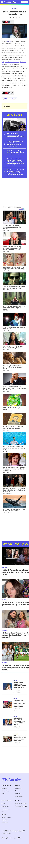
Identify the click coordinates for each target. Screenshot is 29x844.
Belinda (5, 99)
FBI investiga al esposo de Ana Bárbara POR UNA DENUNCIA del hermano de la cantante (19, 738)
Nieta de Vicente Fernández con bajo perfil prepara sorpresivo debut (15, 135)
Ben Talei (12, 99)
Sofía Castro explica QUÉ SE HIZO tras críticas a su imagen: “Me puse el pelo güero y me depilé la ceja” (15, 172)
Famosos (4, 567)
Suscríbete (24, 2)
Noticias (14, 9)
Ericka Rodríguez (16, 692)
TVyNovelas (15, 710)
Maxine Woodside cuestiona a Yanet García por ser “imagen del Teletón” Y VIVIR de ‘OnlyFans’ (19, 721)
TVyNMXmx (18, 17)
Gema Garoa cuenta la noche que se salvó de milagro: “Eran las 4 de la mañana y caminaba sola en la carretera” (15, 162)
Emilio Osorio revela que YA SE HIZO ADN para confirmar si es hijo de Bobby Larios (16, 152)
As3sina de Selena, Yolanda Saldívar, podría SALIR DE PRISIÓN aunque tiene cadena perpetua (19, 685)
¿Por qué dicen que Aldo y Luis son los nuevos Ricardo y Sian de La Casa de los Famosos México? (19, 703)
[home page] (10, 2)
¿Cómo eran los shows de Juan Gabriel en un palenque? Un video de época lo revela (15, 144)
